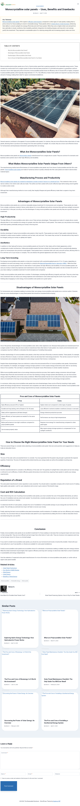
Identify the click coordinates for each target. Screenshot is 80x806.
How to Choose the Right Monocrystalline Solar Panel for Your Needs (25, 58)
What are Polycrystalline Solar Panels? (58, 638)
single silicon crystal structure (60, 24)
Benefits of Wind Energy (10, 576)
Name (3, 774)
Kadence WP (56, 801)
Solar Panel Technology (10, 568)
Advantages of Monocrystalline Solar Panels (19, 52)
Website (57, 774)
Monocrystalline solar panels (10, 22)
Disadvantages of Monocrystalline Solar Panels (19, 55)
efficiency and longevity (35, 22)
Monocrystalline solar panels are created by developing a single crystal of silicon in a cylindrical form (29, 181)
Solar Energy (6, 574)
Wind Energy (6, 572)
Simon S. (37, 13)
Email (30, 774)
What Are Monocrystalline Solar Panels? (18, 50)
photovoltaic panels (25, 155)
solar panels (25, 580)
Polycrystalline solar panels (13, 169)
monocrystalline (5, 580)
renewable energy (15, 580)
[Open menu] (78, 4)
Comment (4, 753)
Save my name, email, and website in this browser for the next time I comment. (22, 778)
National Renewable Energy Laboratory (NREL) (53, 263)
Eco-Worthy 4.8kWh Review (11, 570)
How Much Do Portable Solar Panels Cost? (12, 594)
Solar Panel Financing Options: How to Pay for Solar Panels (62, 594)
